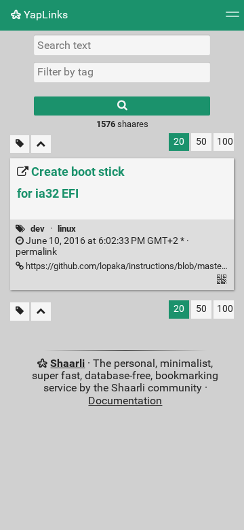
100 (225, 141)
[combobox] (122, 72)
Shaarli (67, 363)
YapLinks (44, 14)
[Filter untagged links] (19, 144)
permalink (102, 246)
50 (201, 141)
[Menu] (232, 18)
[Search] (122, 106)
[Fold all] (41, 144)
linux (67, 229)
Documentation (125, 400)
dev (37, 229)
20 (179, 141)
